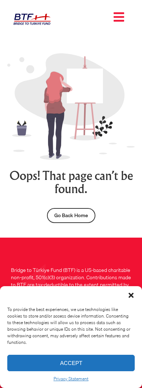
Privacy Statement (71, 378)
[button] (131, 295)
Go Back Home (71, 215)
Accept (71, 363)
